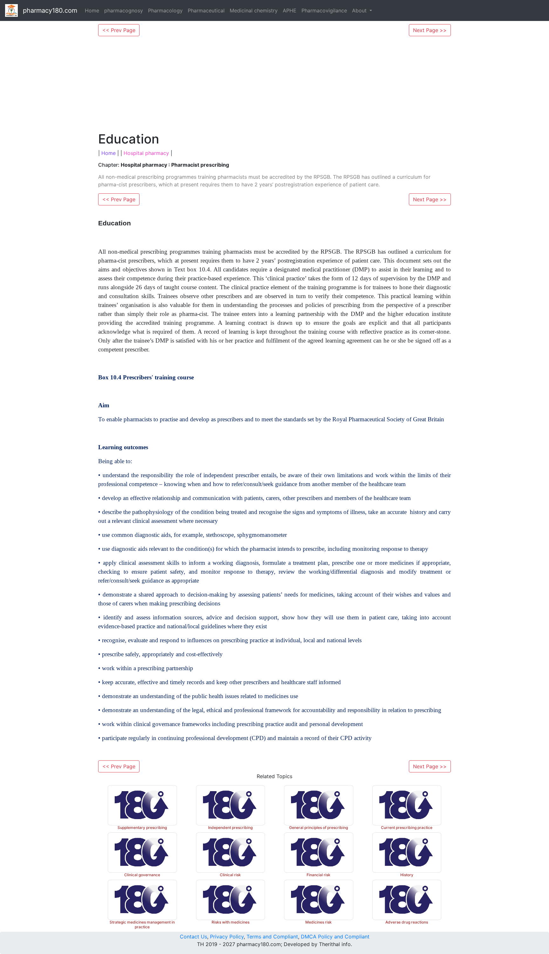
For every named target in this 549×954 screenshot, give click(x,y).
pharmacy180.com (50, 10)
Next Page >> (430, 30)
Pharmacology (165, 10)
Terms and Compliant (272, 936)
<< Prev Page (118, 30)
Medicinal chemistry (254, 10)
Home (92, 10)
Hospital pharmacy (146, 153)
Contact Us (193, 936)
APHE (289, 10)
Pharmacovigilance (324, 10)
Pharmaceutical (206, 10)
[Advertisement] (274, 83)
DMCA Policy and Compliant (335, 936)
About (360, 10)
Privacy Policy (227, 936)
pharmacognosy (123, 10)
